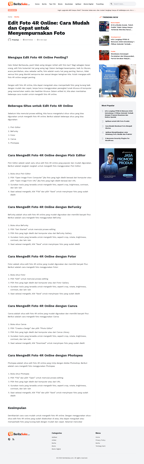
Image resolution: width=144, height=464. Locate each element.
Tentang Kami (100, 446)
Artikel (54, 440)
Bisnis (60, 4)
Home (37, 4)
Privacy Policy (100, 440)
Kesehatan (69, 4)
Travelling (100, 4)
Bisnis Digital (88, 4)
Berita (44, 4)
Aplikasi (78, 4)
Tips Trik (52, 4)
